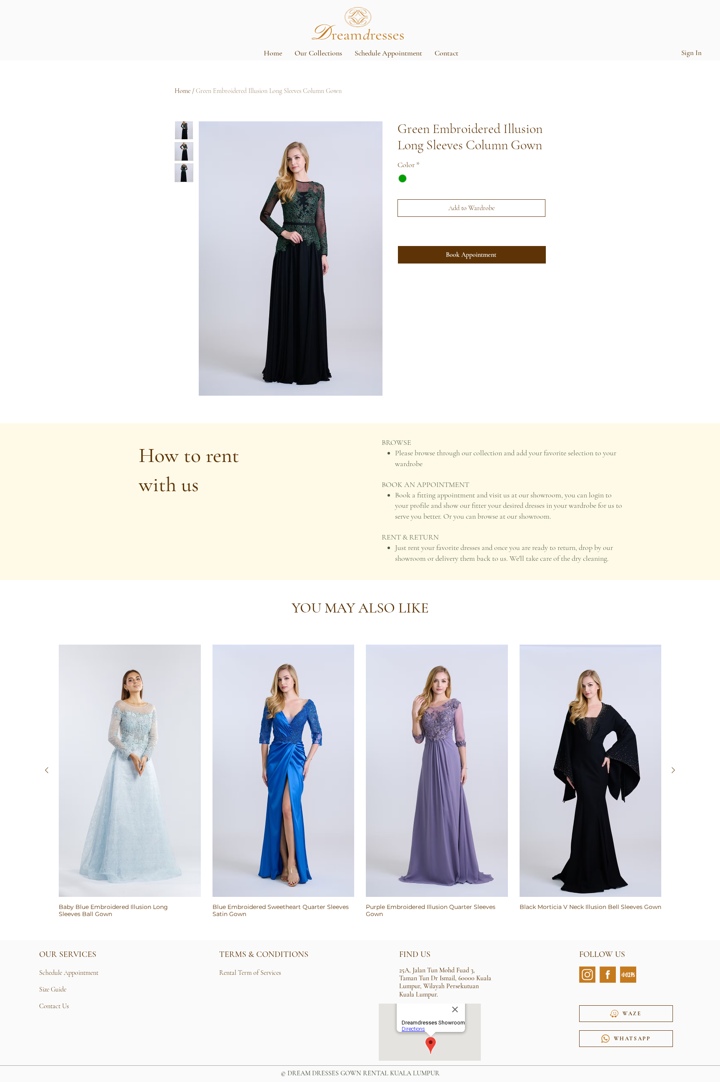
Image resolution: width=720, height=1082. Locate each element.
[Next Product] (673, 770)
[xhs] (628, 975)
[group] (360, 781)
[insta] (587, 975)
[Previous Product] (47, 770)
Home (182, 91)
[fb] (608, 975)
